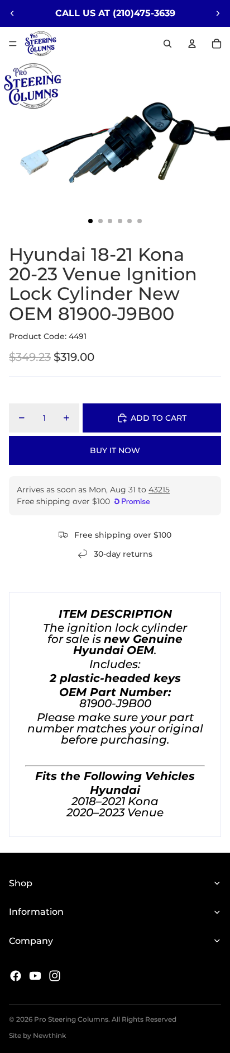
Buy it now (115, 450)
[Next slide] (217, 13)
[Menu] (13, 44)
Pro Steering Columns (71, 1019)
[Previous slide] (12, 13)
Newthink (49, 1035)
